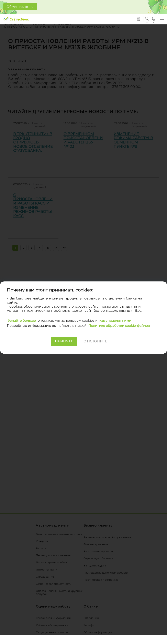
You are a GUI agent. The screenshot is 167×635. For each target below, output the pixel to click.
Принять (64, 341)
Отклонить (96, 341)
